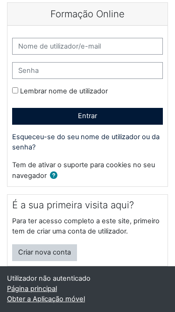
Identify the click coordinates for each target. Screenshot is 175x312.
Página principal (32, 288)
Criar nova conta (44, 252)
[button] (56, 176)
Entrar (87, 116)
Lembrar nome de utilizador (64, 91)
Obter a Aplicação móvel (46, 299)
